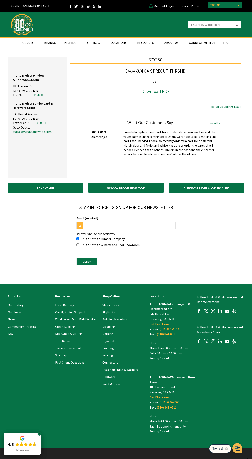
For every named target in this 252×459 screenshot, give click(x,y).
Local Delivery (64, 305)
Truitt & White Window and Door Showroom (110, 245)
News (11, 319)
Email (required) (88, 218)
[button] (45, 188)
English (214, 4)
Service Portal (190, 6)
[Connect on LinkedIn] (101, 6)
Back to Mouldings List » (225, 107)
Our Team (14, 312)
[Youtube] (227, 311)
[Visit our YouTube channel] (84, 6)
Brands (50, 43)
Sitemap (61, 355)
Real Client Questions (69, 362)
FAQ (226, 43)
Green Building (65, 327)
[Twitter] (77, 6)
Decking (107, 334)
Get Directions (159, 324)
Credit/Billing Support (70, 312)
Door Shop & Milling (68, 334)
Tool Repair (63, 341)
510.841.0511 (38, 123)
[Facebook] (199, 311)
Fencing (107, 355)
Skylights (108, 312)
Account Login (164, 6)
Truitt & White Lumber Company (103, 239)
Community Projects (22, 327)
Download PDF (156, 91)
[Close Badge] (40, 434)
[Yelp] (95, 6)
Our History (15, 305)
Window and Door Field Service (75, 319)
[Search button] (237, 24)
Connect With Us (202, 43)
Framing (108, 348)
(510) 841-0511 (169, 329)
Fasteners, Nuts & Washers (120, 370)
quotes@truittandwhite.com (32, 132)
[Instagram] (90, 6)
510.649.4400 (35, 95)
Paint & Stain (111, 384)
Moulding (108, 327)
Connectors (110, 362)
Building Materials (114, 319)
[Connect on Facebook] (72, 6)
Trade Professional (68, 348)
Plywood (108, 341)
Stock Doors (110, 305)
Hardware (108, 377)
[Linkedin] (220, 311)
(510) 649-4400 (169, 402)
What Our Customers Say (150, 123)
